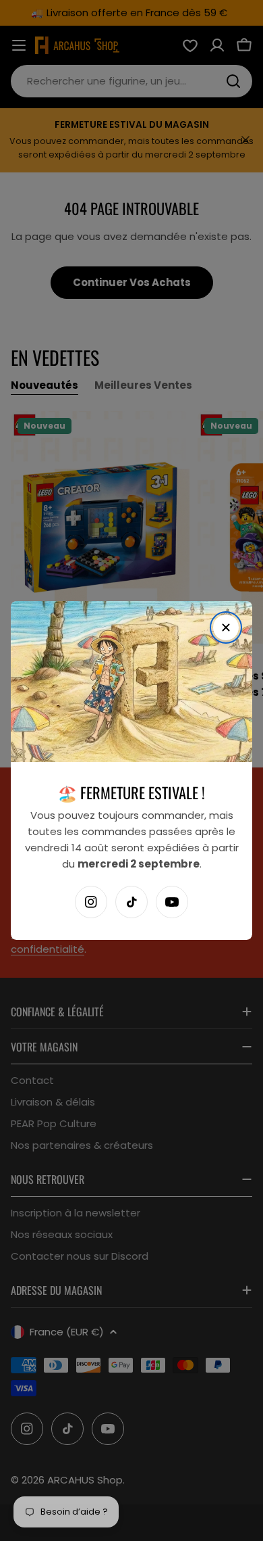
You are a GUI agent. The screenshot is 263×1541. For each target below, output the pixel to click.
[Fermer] (226, 627)
